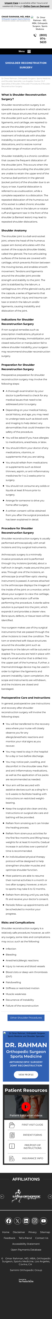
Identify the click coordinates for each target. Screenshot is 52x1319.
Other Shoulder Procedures (26, 1017)
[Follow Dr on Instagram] (34, 1221)
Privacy (32, 1232)
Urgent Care (11, 3)
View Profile (26, 1074)
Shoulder (16, 84)
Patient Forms (32, 1135)
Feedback (9, 1238)
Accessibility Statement (26, 1243)
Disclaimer (19, 1232)
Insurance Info (32, 1158)
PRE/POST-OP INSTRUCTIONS (32, 1146)
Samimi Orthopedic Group (26, 1270)
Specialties (6, 84)
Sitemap (45, 1232)
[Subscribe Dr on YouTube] (43, 1221)
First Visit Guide (32, 1124)
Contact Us (41, 1238)
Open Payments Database (26, 1249)
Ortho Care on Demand (36, 6)
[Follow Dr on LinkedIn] (26, 1221)
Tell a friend (25, 1238)
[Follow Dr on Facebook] (8, 1221)
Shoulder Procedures (31, 84)
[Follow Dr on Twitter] (17, 1221)
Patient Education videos (26, 1115)
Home (5, 1232)
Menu (22, 51)
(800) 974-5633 (43, 38)
